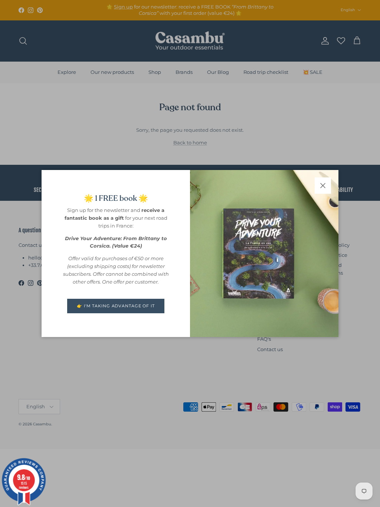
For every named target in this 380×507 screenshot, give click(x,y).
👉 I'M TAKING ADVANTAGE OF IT (116, 305)
